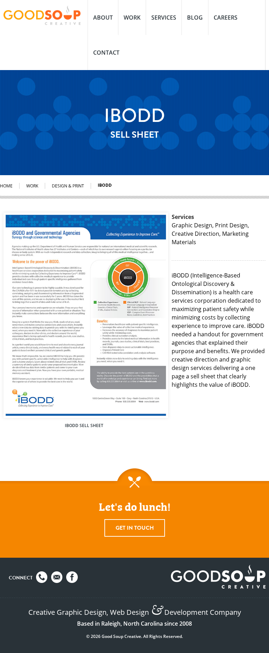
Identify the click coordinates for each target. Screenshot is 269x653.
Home (6, 186)
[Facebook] (72, 577)
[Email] (57, 577)
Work (132, 17)
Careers (225, 17)
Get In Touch (135, 528)
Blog (195, 17)
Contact (106, 52)
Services (163, 17)
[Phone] (42, 577)
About (103, 17)
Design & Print (68, 186)
